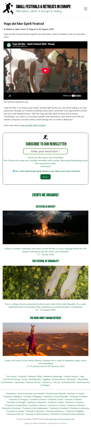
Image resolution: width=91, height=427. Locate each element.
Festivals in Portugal (16, 402)
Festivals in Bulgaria (33, 396)
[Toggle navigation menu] (85, 9)
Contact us (47, 382)
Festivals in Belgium (13, 396)
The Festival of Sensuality (45, 261)
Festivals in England (75, 411)
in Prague (45, 385)
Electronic (71, 379)
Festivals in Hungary (18, 399)
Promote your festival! (55, 393)
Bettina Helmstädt (39, 423)
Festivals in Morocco (55, 411)
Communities (7, 382)
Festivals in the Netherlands (35, 408)
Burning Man (35, 379)
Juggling (46, 379)
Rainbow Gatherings (53, 376)
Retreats (32, 376)
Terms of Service (65, 419)
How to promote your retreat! (31, 393)
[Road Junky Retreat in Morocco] (45, 339)
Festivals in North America (37, 414)
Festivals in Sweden (75, 402)
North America (83, 382)
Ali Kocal (63, 423)
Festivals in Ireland (15, 411)
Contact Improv (71, 376)
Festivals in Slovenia (76, 405)
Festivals (22, 376)
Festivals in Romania (36, 402)
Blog (40, 376)
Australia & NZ (68, 382)
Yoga (82, 376)
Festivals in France (38, 399)
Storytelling (83, 379)
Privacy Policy (53, 419)
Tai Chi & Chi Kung (11, 379)
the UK (57, 382)
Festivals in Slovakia (35, 411)
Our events (12, 376)
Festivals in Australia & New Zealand (67, 414)
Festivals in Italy (55, 399)
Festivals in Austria (75, 393)
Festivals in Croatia (56, 405)
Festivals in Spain (56, 402)
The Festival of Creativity (45, 206)
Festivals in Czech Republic (56, 396)
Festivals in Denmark (11, 408)
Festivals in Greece (37, 405)
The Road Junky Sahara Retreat (45, 318)
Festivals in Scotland (59, 408)
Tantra (25, 379)
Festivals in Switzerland (16, 405)
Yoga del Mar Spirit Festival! (33, 125)
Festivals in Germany (79, 408)
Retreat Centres (33, 382)
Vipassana (20, 382)
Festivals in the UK (15, 414)
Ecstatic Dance (58, 379)
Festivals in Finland (78, 396)
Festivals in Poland (73, 399)
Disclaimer (11, 393)
